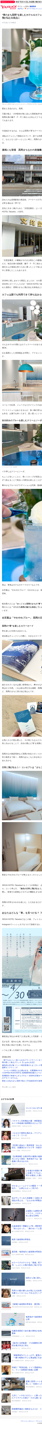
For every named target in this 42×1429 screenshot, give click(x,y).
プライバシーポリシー (28, 1421)
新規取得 (33, 6)
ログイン (21, 8)
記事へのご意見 (10, 1087)
